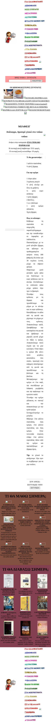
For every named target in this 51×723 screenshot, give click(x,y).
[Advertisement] (24, 118)
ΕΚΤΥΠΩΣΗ (35, 488)
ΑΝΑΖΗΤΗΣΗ (36, 81)
